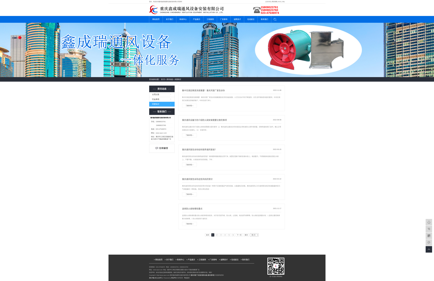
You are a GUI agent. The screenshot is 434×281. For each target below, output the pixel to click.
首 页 (163, 79)
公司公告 (155, 94)
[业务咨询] (429, 222)
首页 (207, 235)
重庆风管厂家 (195, 275)
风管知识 (178, 79)
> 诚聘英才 (223, 260)
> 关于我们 (169, 260)
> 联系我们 (245, 260)
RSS (279, 1)
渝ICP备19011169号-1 (156, 278)
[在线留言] (429, 242)
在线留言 (251, 19)
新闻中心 (183, 19)
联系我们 (264, 19)
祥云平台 (174, 278)
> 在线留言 (234, 260)
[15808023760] (429, 229)
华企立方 (187, 278)
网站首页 (156, 19)
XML (283, 1)
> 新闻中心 (180, 260)
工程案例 (210, 19)
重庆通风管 (211, 275)
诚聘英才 (237, 19)
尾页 (246, 235)
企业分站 (268, 1)
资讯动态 (170, 79)
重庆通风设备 (203, 275)
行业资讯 (155, 99)
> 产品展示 (190, 260)
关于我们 (169, 19)
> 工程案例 (201, 260)
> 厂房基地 (212, 260)
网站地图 (274, 1)
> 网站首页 (158, 260)
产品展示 (196, 19)
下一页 (239, 235)
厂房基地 (223, 19)
